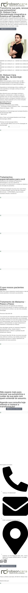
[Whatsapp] (1, 561)
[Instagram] (5, 561)
